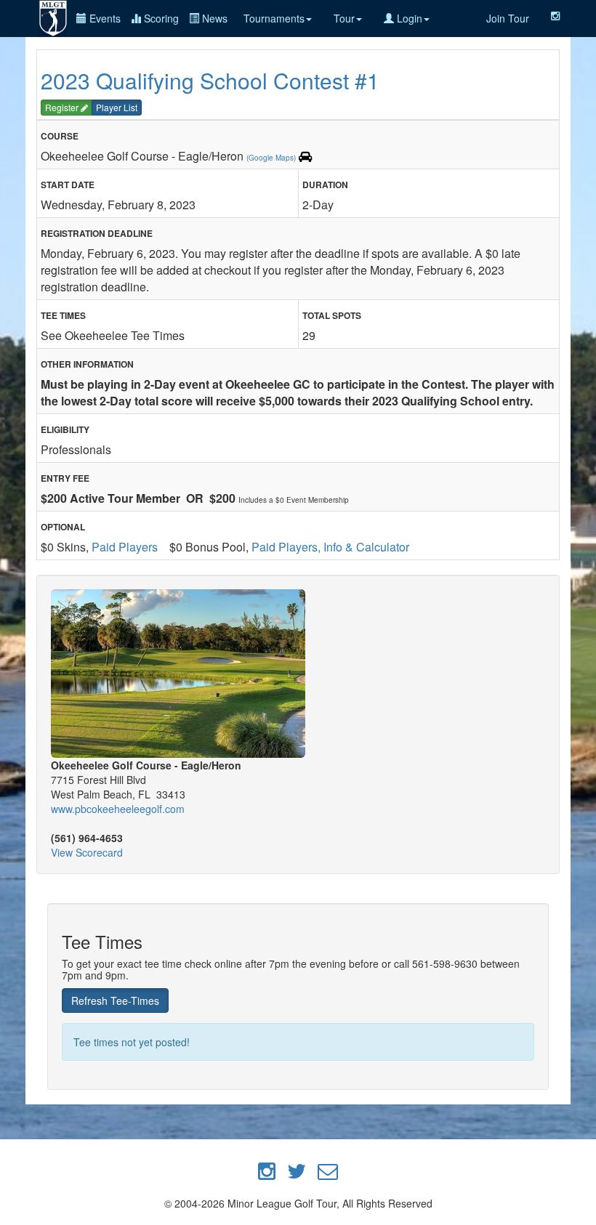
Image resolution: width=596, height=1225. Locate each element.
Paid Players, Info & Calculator (330, 546)
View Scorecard (87, 852)
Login (408, 18)
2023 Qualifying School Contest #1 (210, 80)
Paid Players (125, 546)
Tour (344, 18)
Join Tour (507, 18)
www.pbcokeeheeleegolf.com (118, 808)
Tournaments (274, 18)
